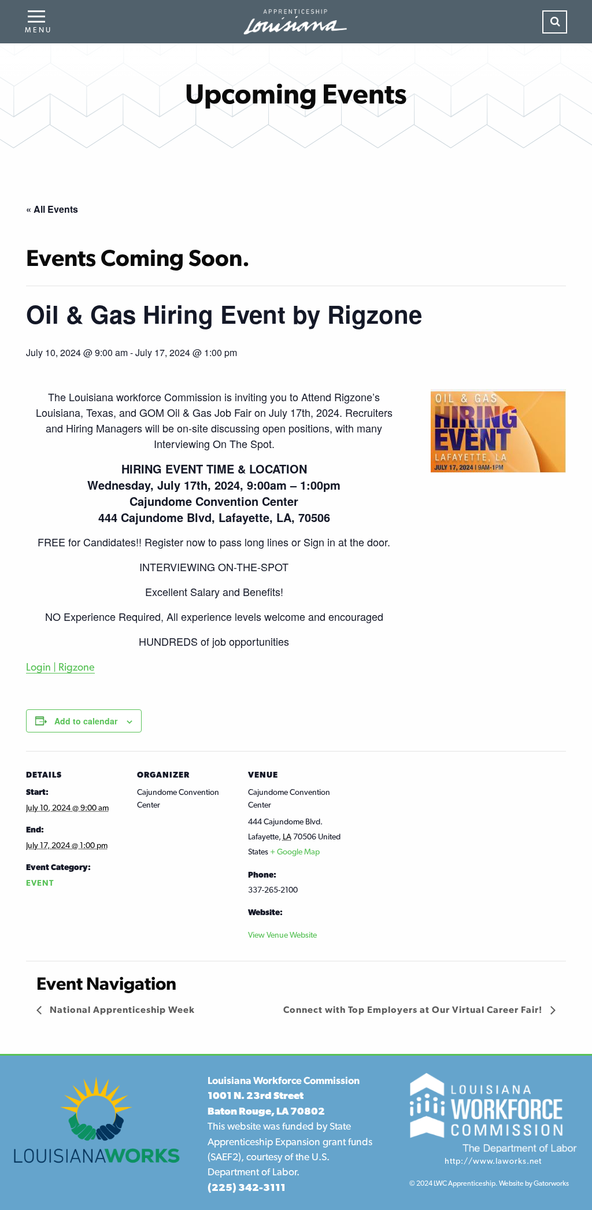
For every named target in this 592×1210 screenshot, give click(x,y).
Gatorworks (551, 1183)
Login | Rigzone (60, 667)
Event (40, 882)
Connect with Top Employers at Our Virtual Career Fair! (414, 1009)
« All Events (52, 209)
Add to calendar (85, 721)
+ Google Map (295, 851)
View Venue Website (282, 934)
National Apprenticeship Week (121, 1009)
